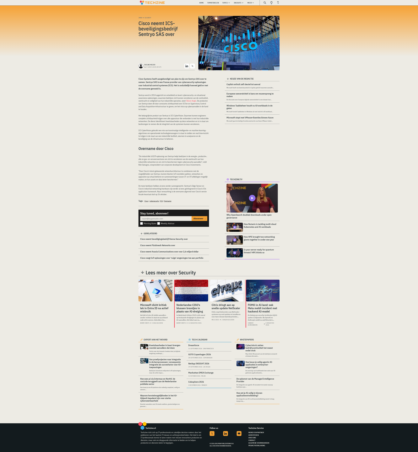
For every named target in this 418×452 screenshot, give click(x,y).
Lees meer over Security (171, 272)
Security (147, 18)
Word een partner (256, 432)
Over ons (252, 438)
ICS (161, 201)
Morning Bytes (150, 223)
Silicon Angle (191, 101)
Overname (167, 201)
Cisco (146, 201)
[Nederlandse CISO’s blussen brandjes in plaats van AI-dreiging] (191, 290)
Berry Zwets (145, 323)
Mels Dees (215, 320)
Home (201, 3)
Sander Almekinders (253, 324)
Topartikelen (213, 3)
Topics (225, 3)
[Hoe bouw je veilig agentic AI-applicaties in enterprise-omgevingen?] (240, 367)
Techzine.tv (236, 179)
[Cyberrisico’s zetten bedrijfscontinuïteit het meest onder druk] (240, 350)
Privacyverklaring (256, 445)
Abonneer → (199, 218)
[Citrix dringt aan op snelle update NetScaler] (227, 290)
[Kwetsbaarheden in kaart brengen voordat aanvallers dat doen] (144, 349)
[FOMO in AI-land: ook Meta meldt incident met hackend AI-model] (263, 290)
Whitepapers (247, 339)
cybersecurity (154, 201)
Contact (251, 440)
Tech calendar (199, 339)
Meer (249, 3)
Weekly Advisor (167, 223)
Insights (237, 3)
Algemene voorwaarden (258, 443)
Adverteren (253, 435)
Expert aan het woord (156, 339)
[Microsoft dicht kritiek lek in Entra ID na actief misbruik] (155, 290)
